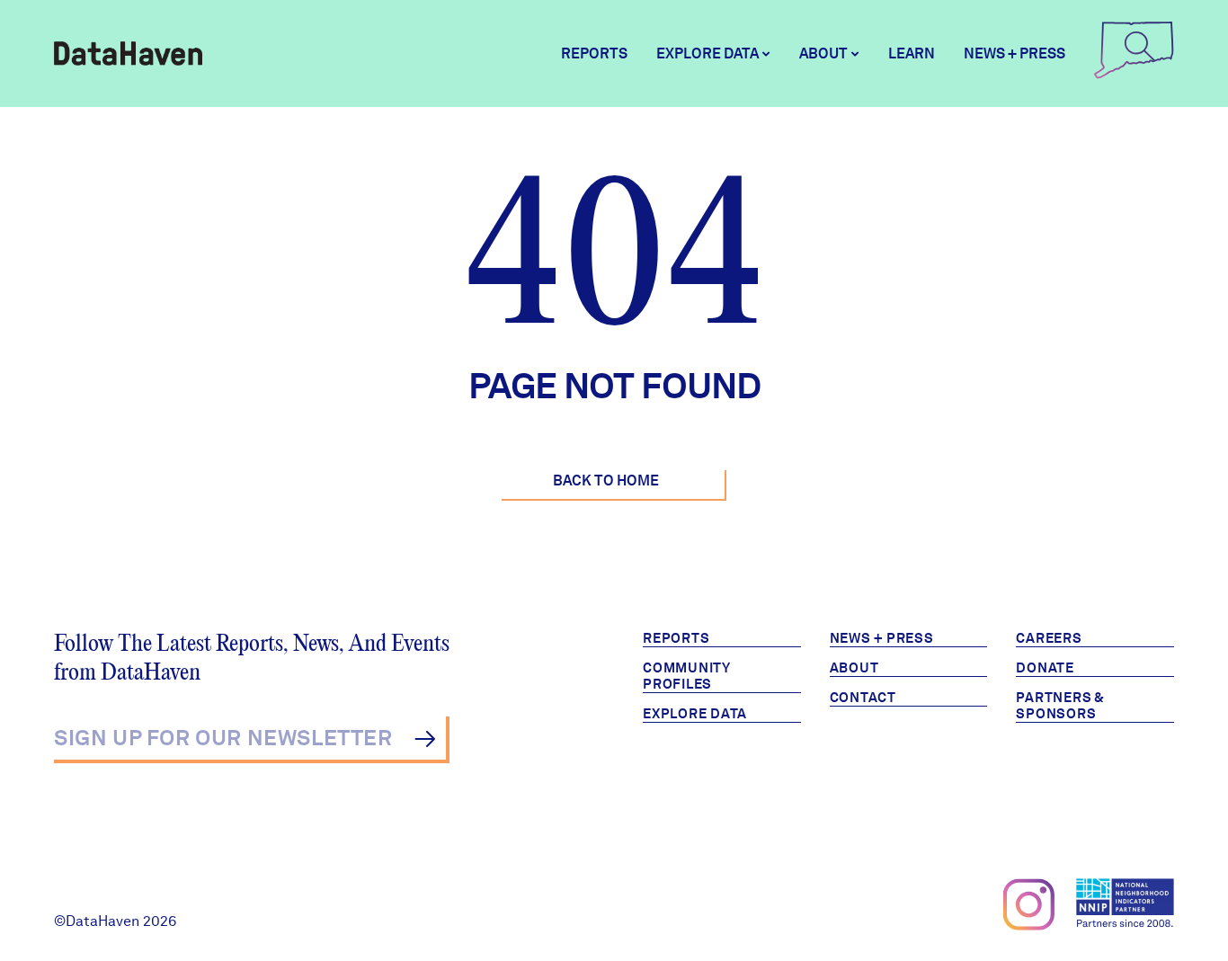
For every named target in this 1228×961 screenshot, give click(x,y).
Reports (594, 53)
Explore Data (695, 714)
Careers (1048, 638)
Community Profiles (687, 676)
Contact (863, 698)
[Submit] (424, 739)
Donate (1045, 668)
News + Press (1014, 53)
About (854, 668)
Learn (911, 53)
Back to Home (606, 480)
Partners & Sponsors (1060, 706)
